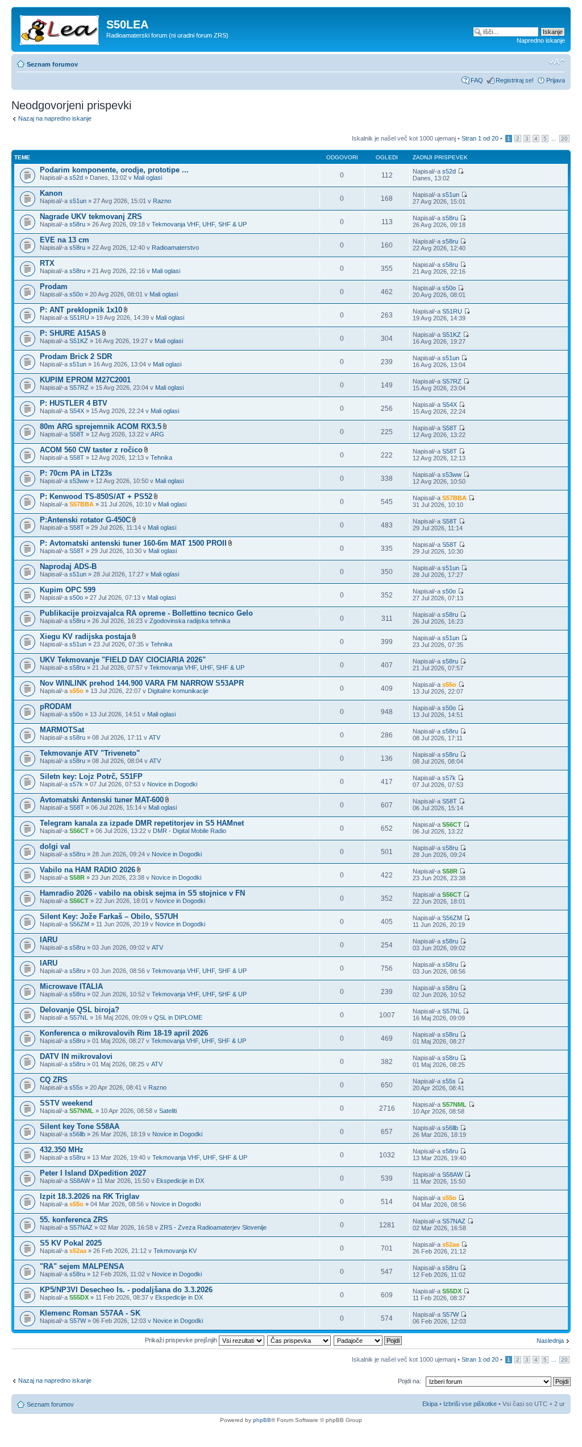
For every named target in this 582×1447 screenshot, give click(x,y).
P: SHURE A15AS (70, 333)
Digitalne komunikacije (178, 690)
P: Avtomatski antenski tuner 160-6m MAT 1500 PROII (133, 543)
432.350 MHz (62, 1149)
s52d (76, 177)
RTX (47, 263)
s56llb (77, 1134)
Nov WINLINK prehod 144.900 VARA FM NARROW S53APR (142, 683)
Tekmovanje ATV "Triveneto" (90, 753)
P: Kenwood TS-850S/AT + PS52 (96, 496)
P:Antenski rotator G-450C (85, 520)
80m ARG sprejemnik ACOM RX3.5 (100, 426)
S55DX (79, 1297)
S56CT (79, 830)
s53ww (79, 480)
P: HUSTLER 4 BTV (73, 403)
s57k (76, 784)
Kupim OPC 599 (67, 590)
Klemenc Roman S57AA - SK (90, 1313)
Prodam (54, 286)
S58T (76, 434)
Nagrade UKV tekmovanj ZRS (91, 216)
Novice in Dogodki (172, 784)
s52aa (77, 1250)
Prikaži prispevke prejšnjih (182, 1340)
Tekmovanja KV (175, 1250)
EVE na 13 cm (64, 240)
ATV (154, 737)
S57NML (81, 1110)
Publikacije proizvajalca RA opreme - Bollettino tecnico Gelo (146, 613)
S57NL (78, 1017)
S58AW (79, 1180)
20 (564, 138)
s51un (77, 200)
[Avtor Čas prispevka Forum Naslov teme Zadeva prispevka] (299, 1340)
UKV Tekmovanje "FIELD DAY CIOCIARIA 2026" (123, 660)
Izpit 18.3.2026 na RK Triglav (89, 1196)
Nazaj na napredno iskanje (55, 118)
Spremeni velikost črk (556, 62)
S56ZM (79, 924)
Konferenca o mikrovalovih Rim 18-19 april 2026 (124, 1033)
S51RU (79, 317)
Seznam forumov (52, 64)
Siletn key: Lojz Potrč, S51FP (91, 776)
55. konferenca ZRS (74, 1219)
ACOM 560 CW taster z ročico (91, 450)
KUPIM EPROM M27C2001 (85, 380)
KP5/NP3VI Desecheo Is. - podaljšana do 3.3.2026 (126, 1289)
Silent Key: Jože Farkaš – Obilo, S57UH (109, 916)
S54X (76, 410)
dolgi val (55, 846)
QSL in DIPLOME (178, 1017)
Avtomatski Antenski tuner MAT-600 (102, 799)
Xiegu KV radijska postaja (85, 636)
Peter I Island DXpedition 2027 (93, 1173)
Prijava (555, 80)
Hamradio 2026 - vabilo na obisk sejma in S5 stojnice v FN (142, 893)
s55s (76, 1087)
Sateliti (168, 1110)
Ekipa (430, 1403)
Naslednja (550, 1340)
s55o (76, 690)
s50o (76, 294)
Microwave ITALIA (71, 986)
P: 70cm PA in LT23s (76, 473)
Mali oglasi (148, 177)
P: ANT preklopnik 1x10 (81, 310)
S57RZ (79, 387)
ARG (157, 434)
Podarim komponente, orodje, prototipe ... (114, 170)
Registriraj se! (515, 80)
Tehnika (161, 457)
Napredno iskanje (541, 40)
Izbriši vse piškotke (470, 1403)
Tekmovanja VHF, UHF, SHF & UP (199, 224)
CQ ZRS (54, 1079)
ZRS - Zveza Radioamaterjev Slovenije (213, 1227)
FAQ (477, 80)
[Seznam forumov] (60, 28)
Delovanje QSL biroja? (79, 1009)
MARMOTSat (62, 729)
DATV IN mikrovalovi (76, 1056)
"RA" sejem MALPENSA (82, 1266)
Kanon (51, 193)
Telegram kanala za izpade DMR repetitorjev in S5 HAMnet (142, 823)
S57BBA (81, 504)
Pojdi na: (409, 1381)
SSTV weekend (66, 1103)
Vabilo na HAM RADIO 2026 (87, 869)
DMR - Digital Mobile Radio (189, 830)
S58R (77, 877)
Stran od (480, 138)
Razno (162, 200)
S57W (77, 1320)
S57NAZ (81, 1227)
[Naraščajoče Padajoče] (368, 1340)
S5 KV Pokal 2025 (71, 1243)
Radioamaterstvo (175, 247)
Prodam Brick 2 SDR (76, 356)
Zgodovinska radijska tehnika (189, 620)
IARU (48, 939)
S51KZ (78, 340)
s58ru (77, 224)
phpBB (262, 1420)
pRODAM (56, 706)
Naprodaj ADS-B (68, 566)
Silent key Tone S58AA (79, 1126)
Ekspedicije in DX (180, 1180)
